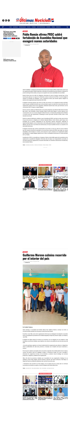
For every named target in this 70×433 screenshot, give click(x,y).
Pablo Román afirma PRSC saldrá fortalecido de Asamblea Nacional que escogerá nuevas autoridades (10, 34)
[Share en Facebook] (5, 38)
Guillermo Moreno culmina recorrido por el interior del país (9, 60)
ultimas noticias (50, 368)
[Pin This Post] (13, 38)
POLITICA (4, 30)
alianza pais (28, 368)
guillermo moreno (35, 368)
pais (41, 368)
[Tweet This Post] (9, 38)
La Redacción (27, 45)
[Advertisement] (35, 7)
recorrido (44, 368)
